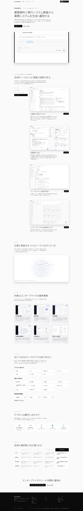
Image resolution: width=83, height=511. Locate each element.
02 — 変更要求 (17, 90)
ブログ (46, 498)
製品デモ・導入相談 (26, 26)
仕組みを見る (66, 113)
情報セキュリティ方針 (39, 508)
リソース (32, 1)
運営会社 (59, 501)
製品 (23, 1)
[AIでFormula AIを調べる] (61, 1)
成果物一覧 (66, 227)
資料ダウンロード (65, 1)
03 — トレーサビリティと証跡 (19, 92)
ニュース (46, 499)
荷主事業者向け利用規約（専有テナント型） (55, 508)
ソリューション (28, 1)
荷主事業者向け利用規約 (46, 508)
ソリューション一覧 (34, 499)
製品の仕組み (33, 498)
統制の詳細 (66, 191)
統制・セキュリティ (34, 503)
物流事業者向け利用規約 (65, 508)
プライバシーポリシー (33, 508)
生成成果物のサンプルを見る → (19, 400)
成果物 (33, 501)
